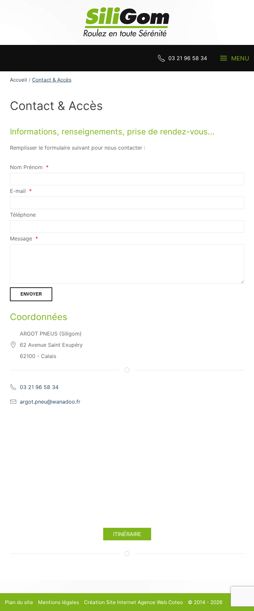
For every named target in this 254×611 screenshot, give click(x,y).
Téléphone (23, 214)
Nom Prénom (26, 167)
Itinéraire (127, 534)
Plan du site (19, 602)
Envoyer (31, 294)
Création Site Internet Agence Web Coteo (133, 602)
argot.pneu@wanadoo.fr (50, 401)
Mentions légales (58, 602)
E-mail (18, 191)
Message (21, 238)
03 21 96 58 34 (39, 387)
